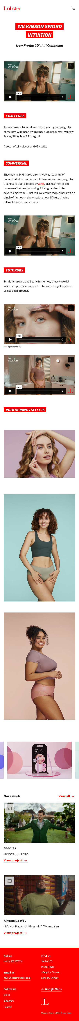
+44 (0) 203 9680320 (13, 961)
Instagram (9, 1000)
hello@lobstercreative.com (17, 977)
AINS (41, 183)
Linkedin (8, 1007)
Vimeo (7, 994)
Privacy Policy (66, 1013)
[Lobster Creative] (12, 8)
